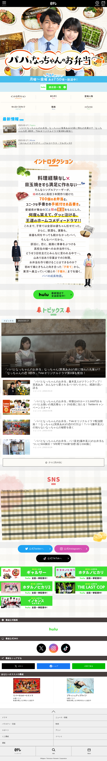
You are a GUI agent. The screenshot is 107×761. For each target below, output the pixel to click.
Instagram (53, 648)
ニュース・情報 (61, 717)
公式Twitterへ (35, 549)
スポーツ (5, 730)
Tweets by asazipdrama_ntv (15, 491)
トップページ (17, 753)
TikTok (65, 648)
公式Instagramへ (72, 549)
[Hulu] (53, 87)
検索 (53, 753)
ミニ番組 (5, 736)
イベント (59, 736)
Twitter (41, 648)
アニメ (58, 730)
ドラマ (4, 717)
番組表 (89, 753)
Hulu (53, 629)
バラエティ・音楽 (8, 724)
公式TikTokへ (53, 558)
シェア (55, 666)
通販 (3, 743)
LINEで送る (88, 666)
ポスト (20, 666)
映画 (57, 724)
